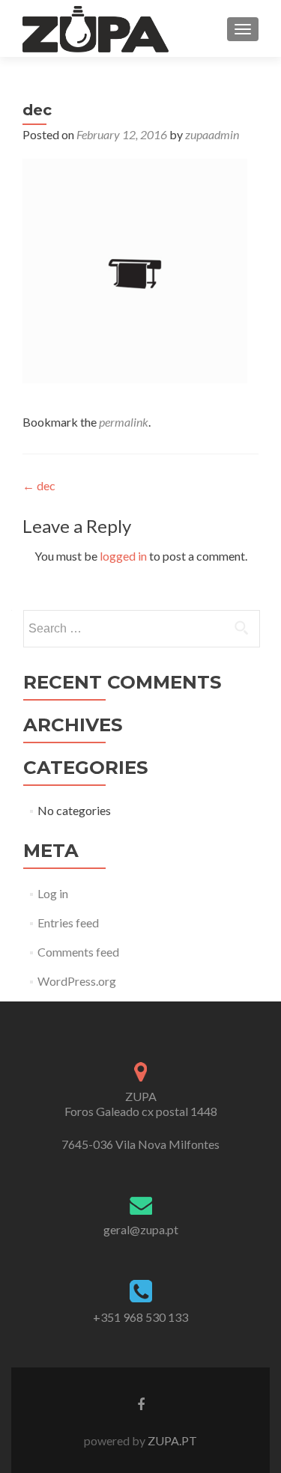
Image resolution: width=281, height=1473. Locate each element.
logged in (123, 556)
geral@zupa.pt (140, 1229)
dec (38, 485)
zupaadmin (212, 134)
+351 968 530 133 (140, 1317)
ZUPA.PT (171, 1440)
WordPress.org (76, 981)
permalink (123, 422)
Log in (52, 893)
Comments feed (78, 952)
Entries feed (68, 922)
